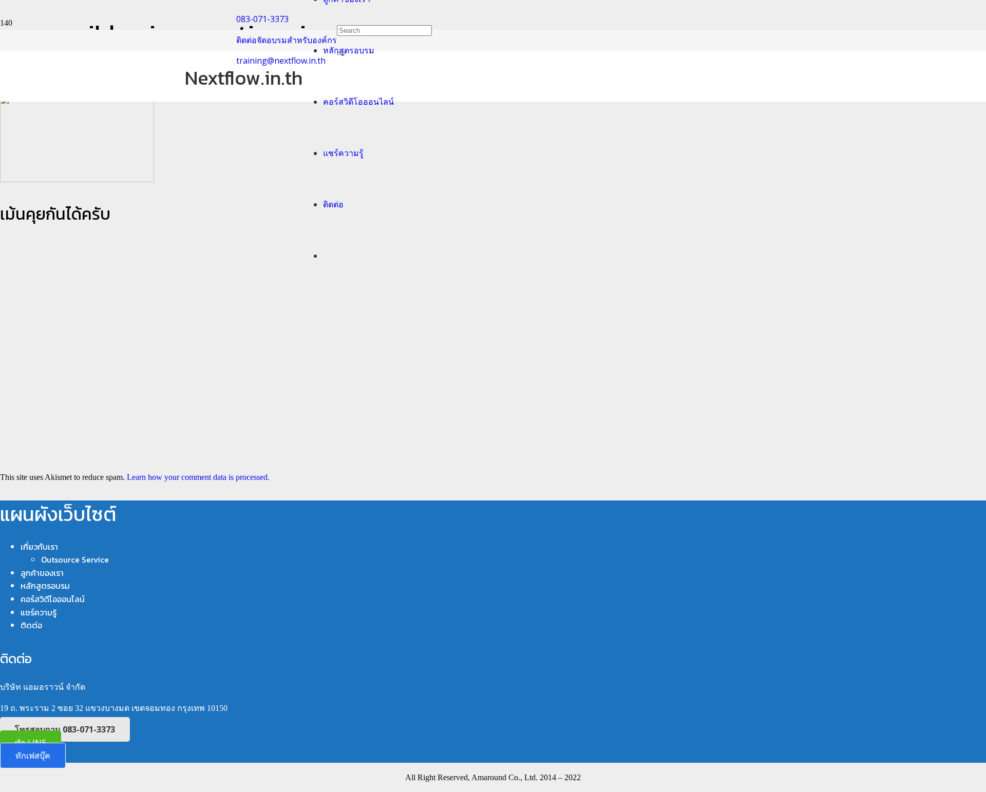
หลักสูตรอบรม (45, 585)
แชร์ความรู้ (38, 612)
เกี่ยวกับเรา (39, 546)
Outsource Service (75, 559)
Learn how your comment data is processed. (198, 477)
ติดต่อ (31, 625)
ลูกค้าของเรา (42, 573)
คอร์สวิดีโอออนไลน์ (53, 599)
